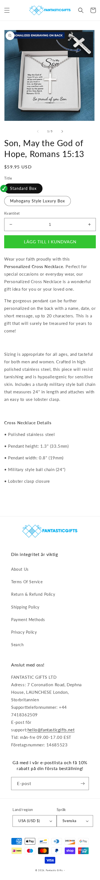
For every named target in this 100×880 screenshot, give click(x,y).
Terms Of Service (27, 581)
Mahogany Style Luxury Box (37, 200)
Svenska (69, 820)
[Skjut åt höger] (62, 131)
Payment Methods (28, 619)
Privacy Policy (24, 632)
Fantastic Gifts (54, 870)
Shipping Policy (25, 607)
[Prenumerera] (82, 783)
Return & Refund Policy (33, 594)
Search (17, 644)
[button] (7, 10)
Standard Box (23, 188)
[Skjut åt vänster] (38, 131)
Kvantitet (12, 213)
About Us (20, 569)
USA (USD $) (29, 820)
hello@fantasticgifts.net (51, 729)
